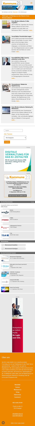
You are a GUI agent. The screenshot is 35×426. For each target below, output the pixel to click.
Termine (17, 387)
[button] (3, 422)
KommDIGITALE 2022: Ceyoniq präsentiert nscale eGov (20, 58)
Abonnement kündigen (11, 248)
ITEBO (11, 217)
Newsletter (17, 384)
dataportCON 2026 (14, 279)
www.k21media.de (17, 415)
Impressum (17, 397)
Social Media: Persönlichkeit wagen (21, 36)
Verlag (17, 392)
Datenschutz (17, 394)
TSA (11, 233)
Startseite (15, 12)
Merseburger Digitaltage (15, 256)
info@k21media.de (17, 414)
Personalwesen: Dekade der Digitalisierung (19, 85)
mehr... (31, 30)
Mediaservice (17, 389)
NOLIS (11, 210)
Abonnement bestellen (11, 245)
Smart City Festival (14, 287)
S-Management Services (15, 225)
